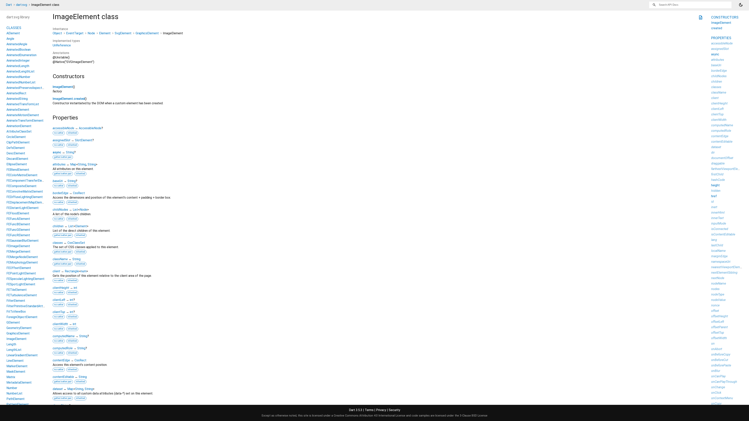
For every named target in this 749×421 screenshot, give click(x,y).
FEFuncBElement (18, 224)
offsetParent (719, 327)
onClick (716, 392)
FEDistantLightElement (22, 208)
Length (11, 344)
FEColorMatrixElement (21, 175)
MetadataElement (19, 382)
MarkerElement (17, 366)
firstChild (717, 174)
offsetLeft (717, 322)
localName (718, 251)
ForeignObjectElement (21, 317)
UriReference (62, 45)
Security (394, 410)
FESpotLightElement (20, 284)
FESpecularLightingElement (25, 279)
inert (714, 207)
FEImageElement (18, 246)
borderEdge (60, 193)
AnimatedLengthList (20, 71)
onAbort (716, 349)
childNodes (60, 209)
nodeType (717, 294)
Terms (369, 410)
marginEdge (719, 256)
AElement (13, 33)
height (715, 185)
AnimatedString (17, 99)
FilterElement (15, 300)
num (83, 271)
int (75, 288)
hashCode (718, 180)
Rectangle (72, 271)
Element (105, 33)
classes (58, 243)
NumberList (14, 393)
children (58, 226)
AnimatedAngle (16, 44)
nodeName (718, 283)
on (713, 343)
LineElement (15, 361)
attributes (59, 164)
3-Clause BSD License (473, 415)
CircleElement (16, 137)
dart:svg (21, 5)
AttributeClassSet (19, 131)
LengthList (13, 350)
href (714, 196)
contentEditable (63, 377)
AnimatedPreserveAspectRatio (27, 88)
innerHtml (718, 212)
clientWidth (60, 324)
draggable (718, 163)
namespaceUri (720, 262)
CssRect (79, 193)
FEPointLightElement (21, 273)
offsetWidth (719, 338)
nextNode (717, 278)
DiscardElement (17, 159)
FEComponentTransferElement (27, 180)
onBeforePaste (721, 365)
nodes (715, 289)
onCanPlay (718, 376)
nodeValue (718, 300)
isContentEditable (723, 234)
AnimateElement (17, 109)
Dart (9, 5)
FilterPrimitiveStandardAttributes (29, 306)
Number (11, 388)
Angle (10, 39)
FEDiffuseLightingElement (24, 197)
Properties (721, 38)
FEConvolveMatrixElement (24, 191)
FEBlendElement (17, 170)
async (57, 152)
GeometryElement (19, 328)
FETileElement (16, 290)
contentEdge (61, 360)
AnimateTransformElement (24, 120)
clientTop (59, 312)
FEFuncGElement (18, 230)
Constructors (724, 17)
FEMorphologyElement (22, 262)
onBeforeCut (719, 360)
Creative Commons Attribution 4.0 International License (369, 415)
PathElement (15, 399)
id (712, 201)
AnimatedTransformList (22, 104)
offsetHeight (719, 316)
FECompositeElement (21, 186)
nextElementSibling (724, 272)
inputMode (718, 223)
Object (57, 33)
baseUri (58, 181)
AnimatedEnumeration (21, 55)
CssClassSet (76, 243)
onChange (718, 387)
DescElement (15, 153)
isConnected (719, 229)
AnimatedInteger (18, 60)
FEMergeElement (18, 251)
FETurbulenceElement (21, 295)
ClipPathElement (18, 142)
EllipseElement (16, 164)
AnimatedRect (16, 93)
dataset (58, 389)
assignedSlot (61, 140)
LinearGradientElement (22, 355)
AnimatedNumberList (20, 82)
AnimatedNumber (18, 77)
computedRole (63, 348)
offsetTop (717, 332)
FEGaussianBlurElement (22, 240)
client (56, 271)
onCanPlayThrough (724, 382)
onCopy (716, 403)
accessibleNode (63, 128)
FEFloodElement (17, 213)
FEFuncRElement (18, 235)
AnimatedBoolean (18, 49)
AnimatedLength (17, 66)
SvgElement (123, 33)
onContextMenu (722, 398)
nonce (715, 305)
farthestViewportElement (728, 169)
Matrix (10, 377)
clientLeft (59, 300)
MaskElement (15, 371)
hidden (716, 191)
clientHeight (61, 288)
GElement (13, 322)
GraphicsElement (147, 33)
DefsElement (15, 148)
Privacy (381, 410)
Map (73, 164)
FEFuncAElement (18, 219)
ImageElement (63, 87)
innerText (717, 218)
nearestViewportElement (727, 267)
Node (91, 33)
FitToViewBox (16, 311)
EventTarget (74, 33)
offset (715, 311)
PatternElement (17, 404)
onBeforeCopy (720, 354)
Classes (13, 28)
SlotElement (83, 140)
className (60, 259)
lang (714, 240)
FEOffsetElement (18, 268)
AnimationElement (18, 126)
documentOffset (722, 158)
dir (713, 152)
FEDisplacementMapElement (26, 202)
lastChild (717, 245)
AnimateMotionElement (22, 115)
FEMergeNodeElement (22, 257)
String (70, 152)
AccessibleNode (90, 128)
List (75, 209)
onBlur (715, 371)
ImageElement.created (69, 99)
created (716, 28)
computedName (64, 336)
